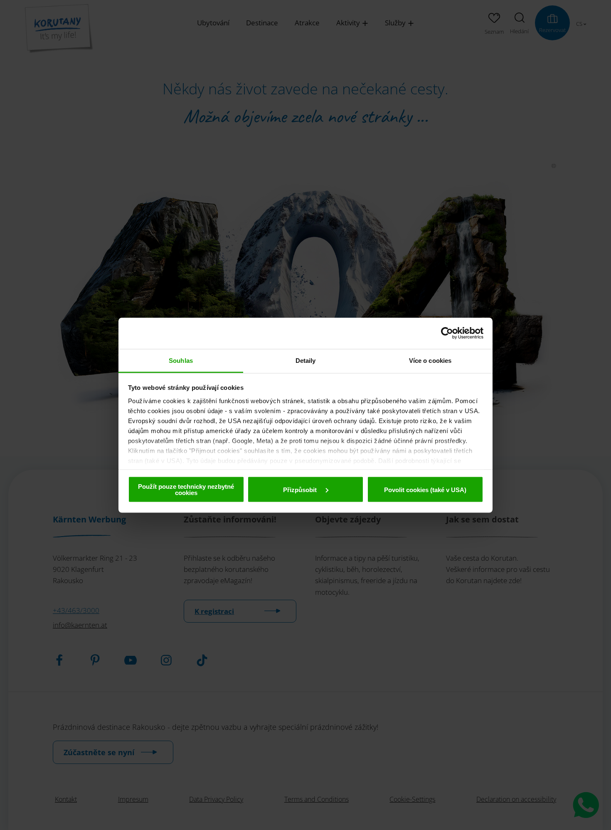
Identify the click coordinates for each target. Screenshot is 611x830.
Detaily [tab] (306, 360)
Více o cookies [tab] (430, 360)
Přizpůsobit (300, 489)
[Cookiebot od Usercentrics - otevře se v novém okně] (447, 333)
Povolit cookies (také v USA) (425, 489)
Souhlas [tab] (181, 360)
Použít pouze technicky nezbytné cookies (186, 489)
